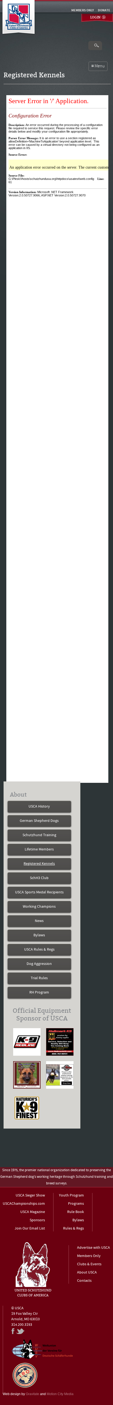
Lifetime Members (39, 849)
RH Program (39, 992)
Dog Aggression (39, 964)
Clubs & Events (89, 1264)
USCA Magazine (32, 1212)
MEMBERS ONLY (82, 10)
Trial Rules (39, 978)
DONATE (104, 10)
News (39, 921)
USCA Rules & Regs (39, 950)
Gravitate (32, 1394)
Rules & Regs (73, 1228)
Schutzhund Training (39, 835)
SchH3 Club (39, 878)
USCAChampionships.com (24, 1204)
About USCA (87, 1272)
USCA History (39, 807)
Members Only (89, 1256)
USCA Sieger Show (30, 1195)
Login (95, 17)
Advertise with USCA (93, 1248)
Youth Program (71, 1195)
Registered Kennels (39, 864)
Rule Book (75, 1212)
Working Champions (39, 907)
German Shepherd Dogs (39, 821)
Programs (76, 1204)
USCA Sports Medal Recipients (39, 892)
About (18, 794)
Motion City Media (60, 1394)
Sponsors (37, 1220)
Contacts (84, 1281)
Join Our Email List (30, 1228)
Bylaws (39, 935)
